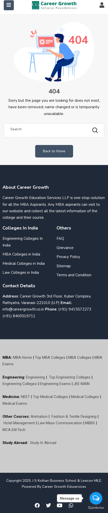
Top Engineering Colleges (69, 377)
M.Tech (19, 430)
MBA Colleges (79, 357)
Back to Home (54, 151)
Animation (39, 416)
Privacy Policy (68, 256)
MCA (7, 430)
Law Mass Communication (60, 423)
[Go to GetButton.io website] (96, 508)
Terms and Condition (74, 275)
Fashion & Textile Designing (73, 416)
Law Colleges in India (21, 272)
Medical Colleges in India (24, 263)
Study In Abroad (43, 442)
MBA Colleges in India (21, 254)
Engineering (35, 377)
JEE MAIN (82, 384)
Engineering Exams (55, 384)
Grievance (65, 247)
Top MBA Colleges (50, 357)
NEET (25, 396)
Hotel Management (19, 423)
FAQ (60, 238)
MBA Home (22, 357)
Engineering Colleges (20, 384)
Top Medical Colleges (50, 396)
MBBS (90, 423)
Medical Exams (15, 403)
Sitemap (64, 266)
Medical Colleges (85, 396)
